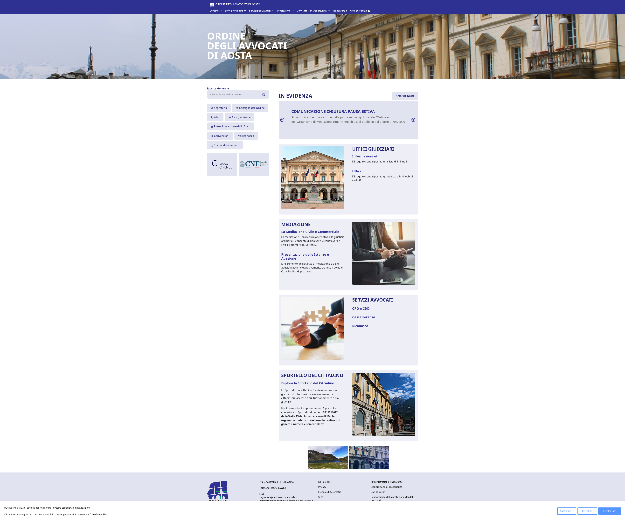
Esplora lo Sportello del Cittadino (307, 383)
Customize (565, 510)
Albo (216, 117)
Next (413, 118)
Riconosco (247, 136)
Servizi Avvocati (234, 10)
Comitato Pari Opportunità (312, 10)
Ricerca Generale (218, 88)
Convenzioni (221, 136)
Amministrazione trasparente (387, 482)
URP (320, 497)
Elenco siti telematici (329, 492)
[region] (312, 510)
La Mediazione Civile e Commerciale (310, 231)
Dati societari (378, 492)
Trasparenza (340, 10)
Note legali (324, 482)
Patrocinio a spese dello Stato (231, 126)
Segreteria (220, 108)
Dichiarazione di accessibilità (386, 487)
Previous (282, 118)
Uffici (356, 171)
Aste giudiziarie (241, 117)
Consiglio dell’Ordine (251, 108)
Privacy (322, 487)
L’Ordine (214, 10)
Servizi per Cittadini (260, 10)
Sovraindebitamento (226, 145)
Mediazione (284, 10)
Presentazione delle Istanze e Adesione (305, 256)
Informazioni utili (366, 156)
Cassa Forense (363, 317)
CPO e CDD (361, 308)
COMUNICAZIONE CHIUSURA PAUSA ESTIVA (333, 111)
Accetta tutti (609, 510)
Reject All (587, 510)
